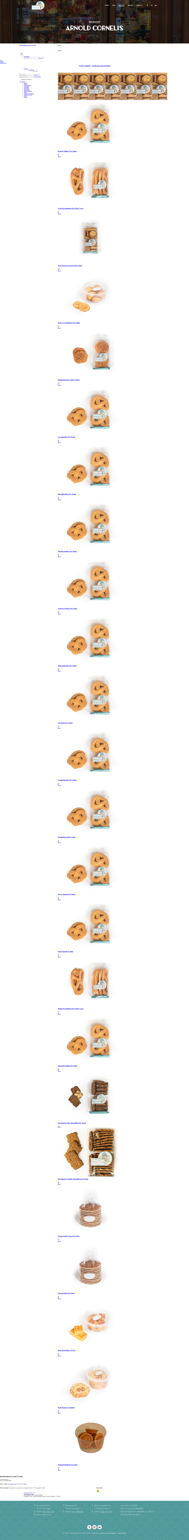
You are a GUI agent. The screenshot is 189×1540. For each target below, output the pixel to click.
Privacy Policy (121, 1533)
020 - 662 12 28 (48, 1512)
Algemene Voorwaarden (108, 1533)
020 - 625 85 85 (77, 1512)
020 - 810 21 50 (106, 1512)
